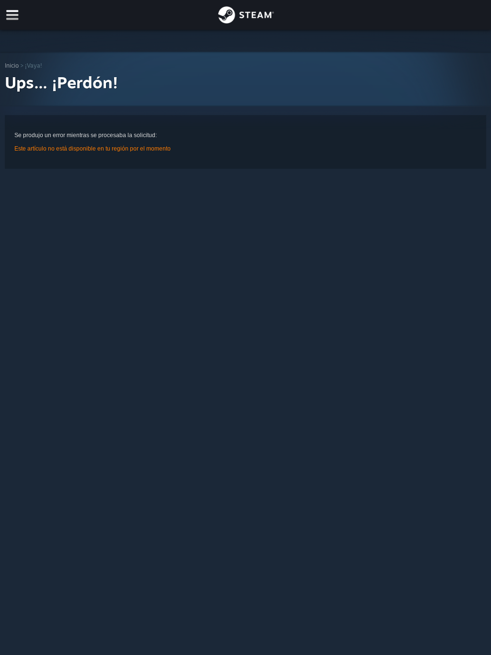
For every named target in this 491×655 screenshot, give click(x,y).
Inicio (12, 65)
